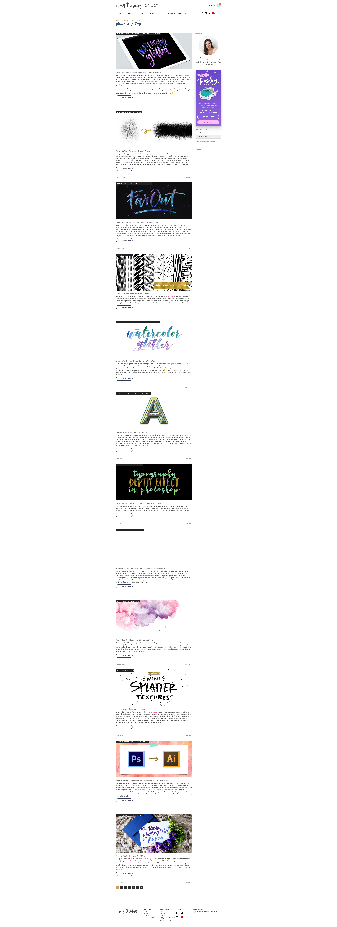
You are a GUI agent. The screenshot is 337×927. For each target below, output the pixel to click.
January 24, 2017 (121, 664)
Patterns (126, 741)
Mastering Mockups (151, 859)
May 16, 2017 (120, 387)
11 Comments (189, 735)
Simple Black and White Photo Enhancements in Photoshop (140, 568)
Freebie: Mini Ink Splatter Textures (130, 709)
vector (130, 254)
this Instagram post (171, 364)
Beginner (119, 33)
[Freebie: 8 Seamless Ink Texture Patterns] (154, 272)
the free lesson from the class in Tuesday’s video (146, 861)
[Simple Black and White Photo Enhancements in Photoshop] (154, 547)
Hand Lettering (126, 33)
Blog (145, 911)
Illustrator (120, 393)
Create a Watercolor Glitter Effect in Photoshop (135, 361)
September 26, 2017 (121, 248)
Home (118, 20)
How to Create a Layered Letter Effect (131, 432)
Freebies (119, 254)
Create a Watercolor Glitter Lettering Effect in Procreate (139, 72)
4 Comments (189, 177)
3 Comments (189, 458)
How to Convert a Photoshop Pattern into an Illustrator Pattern (142, 780)
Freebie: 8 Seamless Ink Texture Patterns (133, 294)
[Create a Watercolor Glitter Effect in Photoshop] (154, 339)
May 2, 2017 (119, 458)
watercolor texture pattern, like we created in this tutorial (154, 790)
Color (118, 601)
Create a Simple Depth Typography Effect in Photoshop (138, 503)
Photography (126, 529)
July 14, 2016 (120, 882)
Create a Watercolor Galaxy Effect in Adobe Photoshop (138, 222)
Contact (162, 913)
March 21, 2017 (120, 594)
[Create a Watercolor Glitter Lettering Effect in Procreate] (154, 51)
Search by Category (202, 133)
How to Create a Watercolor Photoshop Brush (134, 640)
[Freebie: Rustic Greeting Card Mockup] (154, 833)
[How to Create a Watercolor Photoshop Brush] (154, 618)
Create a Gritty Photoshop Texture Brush (133, 151)
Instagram (154, 712)
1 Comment (189, 594)
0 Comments (189, 882)
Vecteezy (170, 296)
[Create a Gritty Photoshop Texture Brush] (154, 129)
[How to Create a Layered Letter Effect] (154, 410)
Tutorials (149, 33)
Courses (146, 913)
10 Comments (189, 315)
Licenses (162, 915)
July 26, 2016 (120, 808)
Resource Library (149, 917)
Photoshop (125, 112)
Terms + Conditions (165, 920)
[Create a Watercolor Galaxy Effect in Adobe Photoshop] (154, 200)
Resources (125, 670)
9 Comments (189, 808)
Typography (148, 322)
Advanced (119, 183)
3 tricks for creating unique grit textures (148, 154)
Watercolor (156, 33)
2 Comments (189, 248)
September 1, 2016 (121, 735)
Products (147, 915)
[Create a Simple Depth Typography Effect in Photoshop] (154, 482)
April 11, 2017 (120, 523)
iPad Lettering (136, 33)
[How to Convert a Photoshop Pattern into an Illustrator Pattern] (154, 759)
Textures (143, 33)
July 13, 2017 (120, 315)
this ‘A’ (150, 435)
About (162, 911)
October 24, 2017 (121, 177)
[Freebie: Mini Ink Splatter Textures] (154, 687)
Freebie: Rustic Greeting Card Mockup (132, 856)
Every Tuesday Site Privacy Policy (168, 918)
